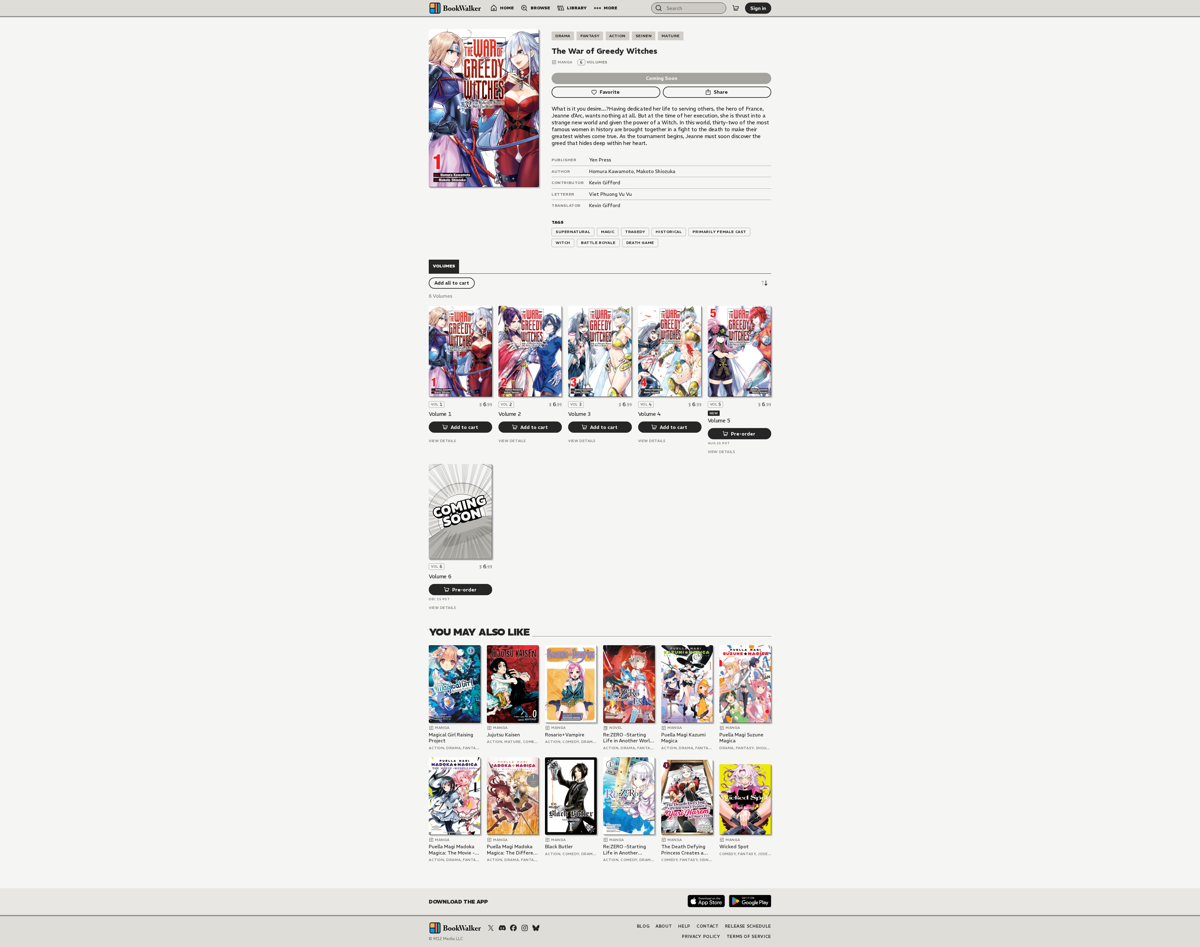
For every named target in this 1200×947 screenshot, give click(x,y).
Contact (708, 926)
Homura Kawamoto (611, 171)
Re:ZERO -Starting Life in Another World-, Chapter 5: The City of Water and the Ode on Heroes (624, 850)
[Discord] (502, 928)
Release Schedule (748, 926)
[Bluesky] (536, 928)
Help (684, 926)
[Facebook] (513, 928)
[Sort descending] (764, 283)
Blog (643, 926)
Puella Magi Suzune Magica (741, 738)
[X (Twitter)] (491, 928)
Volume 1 (440, 414)
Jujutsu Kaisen (503, 735)
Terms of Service (749, 937)
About (664, 926)
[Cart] (735, 8)
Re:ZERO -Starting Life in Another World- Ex (629, 738)
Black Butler (559, 847)
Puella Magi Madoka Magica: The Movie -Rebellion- (452, 850)
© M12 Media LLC (446, 939)
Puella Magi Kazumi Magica (683, 738)
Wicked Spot (734, 847)
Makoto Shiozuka (655, 171)
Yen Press (600, 160)
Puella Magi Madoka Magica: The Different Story (512, 850)
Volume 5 (719, 420)
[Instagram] (524, 928)
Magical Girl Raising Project (451, 738)
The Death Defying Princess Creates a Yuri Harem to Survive (686, 850)
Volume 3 (579, 414)
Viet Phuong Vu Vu (610, 194)
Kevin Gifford (604, 183)
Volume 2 (509, 414)
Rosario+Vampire (564, 735)
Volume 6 (440, 576)
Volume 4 (649, 414)
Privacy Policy (701, 937)
